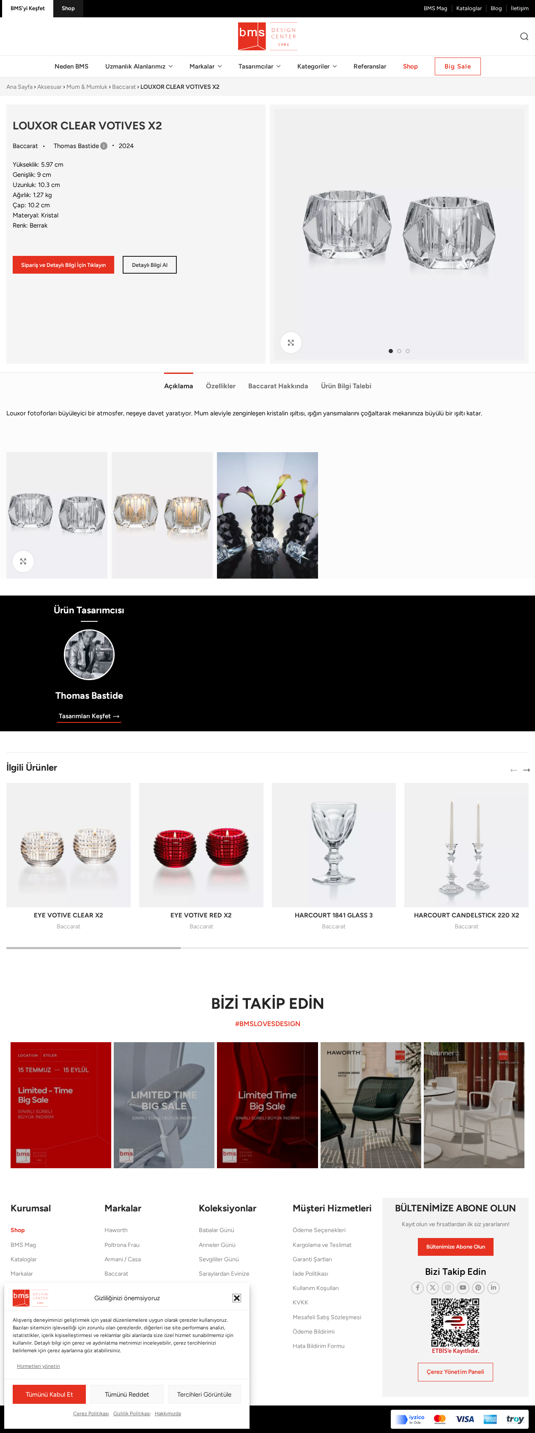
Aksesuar (49, 87)
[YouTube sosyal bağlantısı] (463, 1288)
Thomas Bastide (89, 695)
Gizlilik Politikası (132, 1414)
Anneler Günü (217, 1245)
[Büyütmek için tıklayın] (291, 342)
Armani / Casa (122, 1259)
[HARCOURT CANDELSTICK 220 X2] (466, 845)
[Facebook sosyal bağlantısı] (417, 1288)
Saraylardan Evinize (224, 1273)
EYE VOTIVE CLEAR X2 (68, 915)
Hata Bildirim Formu (319, 1346)
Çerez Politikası (91, 1414)
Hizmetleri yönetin (38, 1366)
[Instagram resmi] (61, 1105)
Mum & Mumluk (86, 87)
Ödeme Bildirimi (314, 1331)
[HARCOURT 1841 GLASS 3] (334, 845)
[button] (237, 1298)
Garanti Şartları (312, 1259)
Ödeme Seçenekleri (319, 1230)
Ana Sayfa (19, 87)
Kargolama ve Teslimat (322, 1245)
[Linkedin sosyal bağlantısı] (493, 1288)
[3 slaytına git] (408, 351)
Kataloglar (24, 1259)
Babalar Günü (216, 1230)
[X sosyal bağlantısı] (432, 1288)
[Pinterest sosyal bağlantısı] (478, 1288)
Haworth (116, 1230)
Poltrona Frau (122, 1245)
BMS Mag (23, 1245)
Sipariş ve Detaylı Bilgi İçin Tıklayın (63, 265)
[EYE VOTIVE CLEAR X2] (68, 845)
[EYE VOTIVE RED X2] (201, 845)
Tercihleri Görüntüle (204, 1394)
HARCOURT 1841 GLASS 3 (334, 915)
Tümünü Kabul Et (49, 1394)
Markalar (22, 1273)
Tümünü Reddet (127, 1394)
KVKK (300, 1302)
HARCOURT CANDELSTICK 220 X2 (466, 915)
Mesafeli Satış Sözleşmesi (327, 1317)
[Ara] (524, 36)
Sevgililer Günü (219, 1259)
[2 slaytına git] (399, 351)
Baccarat (124, 87)
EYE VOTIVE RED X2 (201, 915)
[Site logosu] (267, 36)
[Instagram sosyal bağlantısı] (448, 1288)
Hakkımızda (168, 1414)
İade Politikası (310, 1273)
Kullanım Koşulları (316, 1288)
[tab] (178, 381)
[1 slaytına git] (391, 351)
